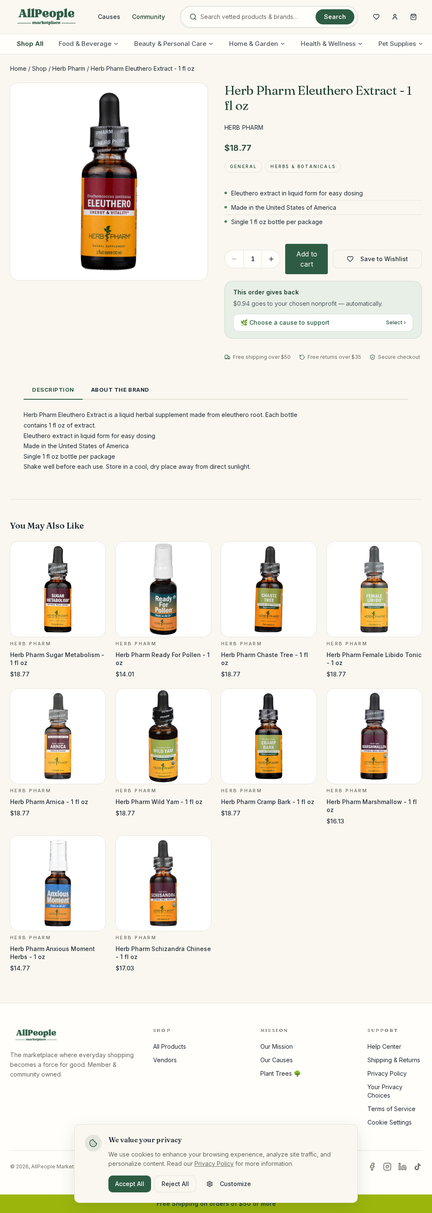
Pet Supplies (397, 44)
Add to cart (306, 259)
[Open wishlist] (376, 16)
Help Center (384, 1046)
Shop (39, 68)
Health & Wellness (328, 44)
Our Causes (276, 1059)
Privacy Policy (387, 1073)
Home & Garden (253, 44)
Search (335, 16)
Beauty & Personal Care (170, 44)
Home (18, 68)
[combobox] (256, 17)
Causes (109, 16)
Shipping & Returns (393, 1059)
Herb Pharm (68, 68)
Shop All (30, 44)
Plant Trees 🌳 (280, 1073)
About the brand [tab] (120, 389)
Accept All (129, 1183)
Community (148, 16)
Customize (235, 1183)
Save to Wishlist (384, 258)
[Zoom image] (194, 96)
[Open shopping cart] (413, 16)
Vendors (165, 1059)
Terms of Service (391, 1108)
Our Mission (276, 1046)
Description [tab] (53, 389)
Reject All (175, 1183)
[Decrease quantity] (234, 259)
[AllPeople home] (46, 17)
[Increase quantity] (271, 259)
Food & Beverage (85, 44)
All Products (169, 1046)
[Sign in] (394, 16)
